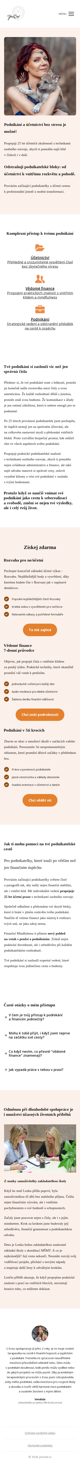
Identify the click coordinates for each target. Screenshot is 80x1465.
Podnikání (40, 319)
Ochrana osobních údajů (40, 1433)
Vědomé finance (40, 288)
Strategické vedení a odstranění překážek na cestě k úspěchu (40, 326)
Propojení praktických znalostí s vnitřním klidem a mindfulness (40, 295)
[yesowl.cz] (15, 14)
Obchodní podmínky (40, 1445)
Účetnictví (40, 257)
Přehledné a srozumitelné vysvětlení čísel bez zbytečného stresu (40, 264)
